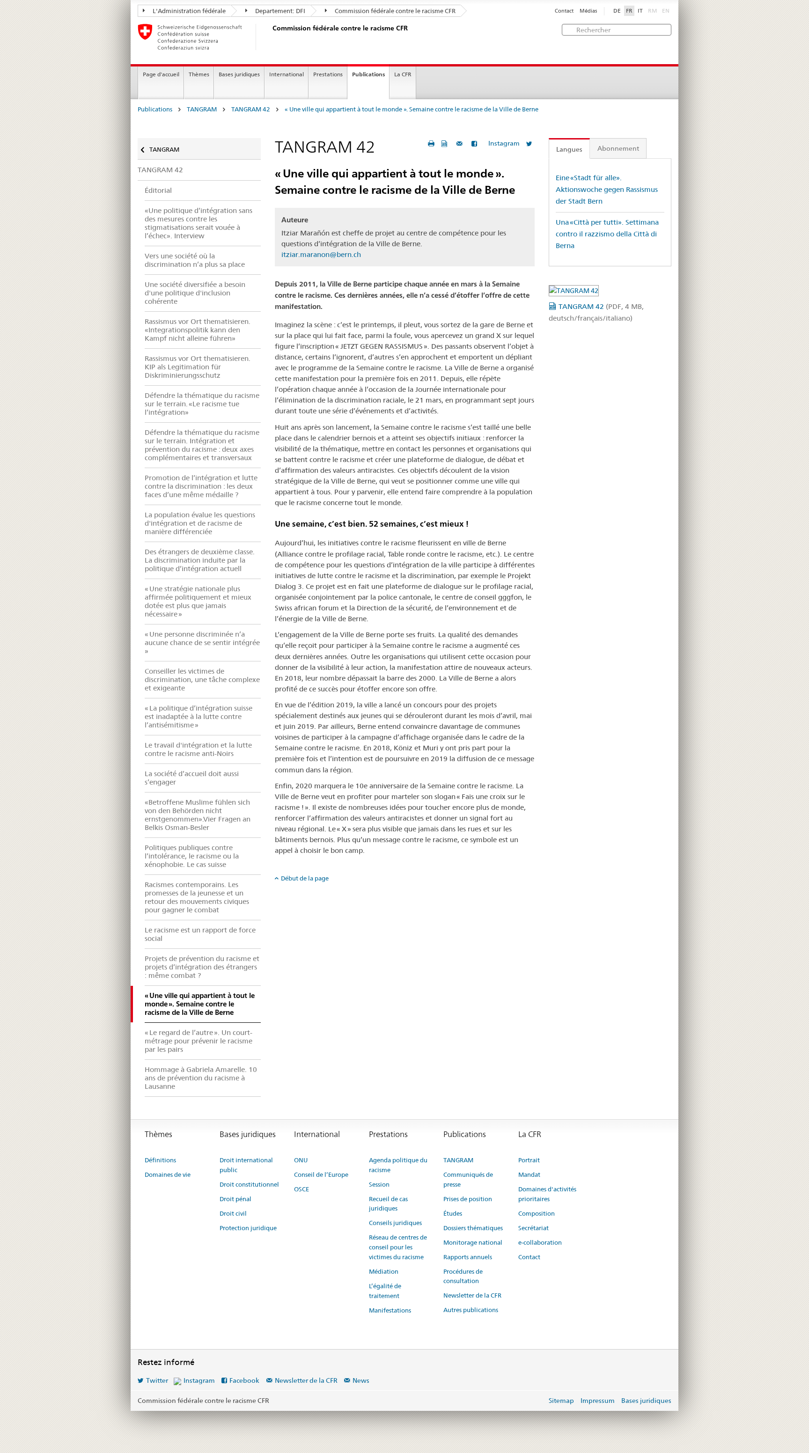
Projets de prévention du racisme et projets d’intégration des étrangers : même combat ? (202, 967)
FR (629, 10)
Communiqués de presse (468, 1179)
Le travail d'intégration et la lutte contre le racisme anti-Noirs (198, 749)
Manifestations (390, 1310)
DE (617, 10)
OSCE (301, 1189)
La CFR (403, 74)
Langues (569, 149)
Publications (368, 74)
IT (640, 10)
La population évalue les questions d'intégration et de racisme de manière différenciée (200, 523)
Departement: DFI (279, 11)
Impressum (598, 1400)
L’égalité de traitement (385, 1290)
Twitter (157, 1380)
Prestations (328, 74)
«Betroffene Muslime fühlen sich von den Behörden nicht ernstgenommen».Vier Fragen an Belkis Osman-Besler (197, 815)
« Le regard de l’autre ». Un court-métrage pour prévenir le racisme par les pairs (198, 1041)
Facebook (244, 1380)
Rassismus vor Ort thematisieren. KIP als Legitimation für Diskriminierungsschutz (197, 367)
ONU (301, 1160)
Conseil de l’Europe (321, 1174)
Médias (588, 11)
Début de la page (305, 878)
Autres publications (470, 1310)
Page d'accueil (161, 74)
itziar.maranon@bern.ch (321, 254)
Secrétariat (533, 1228)
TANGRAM (202, 109)
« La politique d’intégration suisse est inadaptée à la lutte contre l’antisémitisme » (198, 716)
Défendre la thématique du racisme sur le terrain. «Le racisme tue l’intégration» (202, 404)
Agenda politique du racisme (398, 1165)
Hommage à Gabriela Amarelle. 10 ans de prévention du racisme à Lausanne (201, 1078)
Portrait (529, 1160)
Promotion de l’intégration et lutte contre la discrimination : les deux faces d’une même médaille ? (201, 486)
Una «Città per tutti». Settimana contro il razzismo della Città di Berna (607, 234)
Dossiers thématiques (473, 1228)
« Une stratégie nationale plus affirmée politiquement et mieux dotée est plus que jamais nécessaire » (198, 601)
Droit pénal (235, 1199)
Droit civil (233, 1213)
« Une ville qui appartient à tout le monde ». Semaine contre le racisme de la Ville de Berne (411, 109)
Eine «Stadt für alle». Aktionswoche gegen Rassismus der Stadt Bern (607, 189)
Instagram (504, 143)
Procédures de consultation (463, 1276)
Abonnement (618, 148)
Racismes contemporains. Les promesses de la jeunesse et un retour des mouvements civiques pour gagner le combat (197, 897)
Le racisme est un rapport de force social (200, 934)
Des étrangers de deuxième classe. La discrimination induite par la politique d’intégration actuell (200, 560)
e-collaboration (540, 1242)
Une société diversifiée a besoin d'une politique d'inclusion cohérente (195, 293)
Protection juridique (248, 1228)
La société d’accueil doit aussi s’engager (192, 777)
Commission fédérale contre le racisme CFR (394, 11)
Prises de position (467, 1199)
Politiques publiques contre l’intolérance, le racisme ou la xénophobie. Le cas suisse (192, 856)
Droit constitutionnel (249, 1184)
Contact (564, 11)
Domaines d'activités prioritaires (547, 1194)
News (361, 1380)
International (286, 74)
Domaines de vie (168, 1174)
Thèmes (199, 74)
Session (379, 1184)
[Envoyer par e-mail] (460, 143)
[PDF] (445, 143)
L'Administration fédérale (188, 11)
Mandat (529, 1174)
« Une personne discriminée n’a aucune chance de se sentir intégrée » (202, 642)
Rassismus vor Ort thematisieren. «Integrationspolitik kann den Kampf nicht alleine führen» (197, 330)
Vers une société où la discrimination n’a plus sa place (195, 260)
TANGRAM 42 (250, 109)
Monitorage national (472, 1242)
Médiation (383, 1271)
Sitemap (561, 1400)
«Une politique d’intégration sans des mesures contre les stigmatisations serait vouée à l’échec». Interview (198, 223)
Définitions (160, 1160)
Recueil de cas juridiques (388, 1203)
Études (452, 1213)
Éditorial (158, 190)
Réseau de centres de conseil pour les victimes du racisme (398, 1247)
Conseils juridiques (395, 1222)
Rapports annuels (467, 1257)
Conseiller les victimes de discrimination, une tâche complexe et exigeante (202, 679)
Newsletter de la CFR (472, 1295)
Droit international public (246, 1165)
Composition (536, 1213)
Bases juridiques (239, 74)
